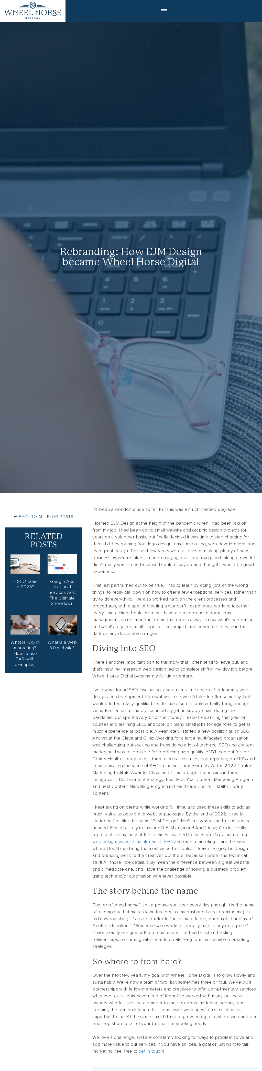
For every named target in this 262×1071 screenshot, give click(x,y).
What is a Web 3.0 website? (62, 645)
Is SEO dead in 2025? (25, 584)
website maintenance (139, 841)
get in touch (151, 1051)
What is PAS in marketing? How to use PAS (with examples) (25, 653)
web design (104, 841)
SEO (168, 841)
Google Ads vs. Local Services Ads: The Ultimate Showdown (62, 592)
